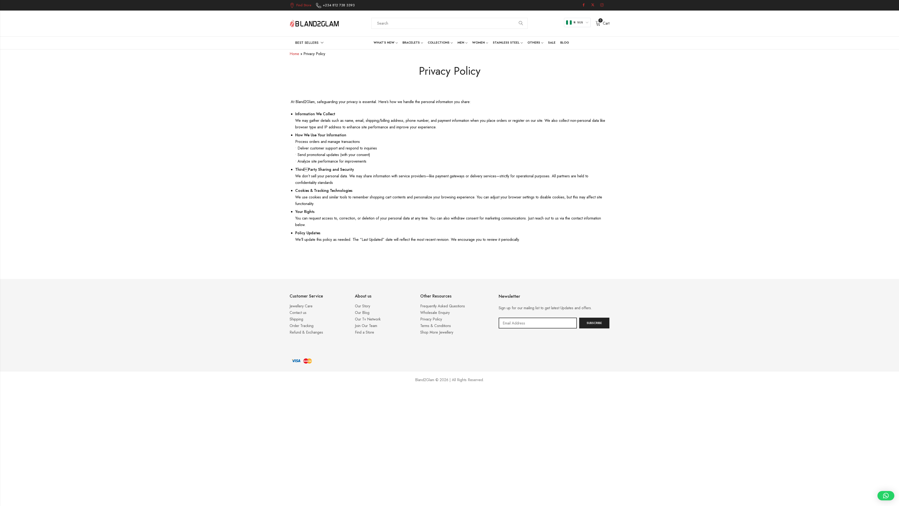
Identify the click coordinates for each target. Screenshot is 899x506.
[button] (885, 495)
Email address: (538, 323)
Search (521, 23)
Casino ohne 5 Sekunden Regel (449, 394)
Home (294, 53)
